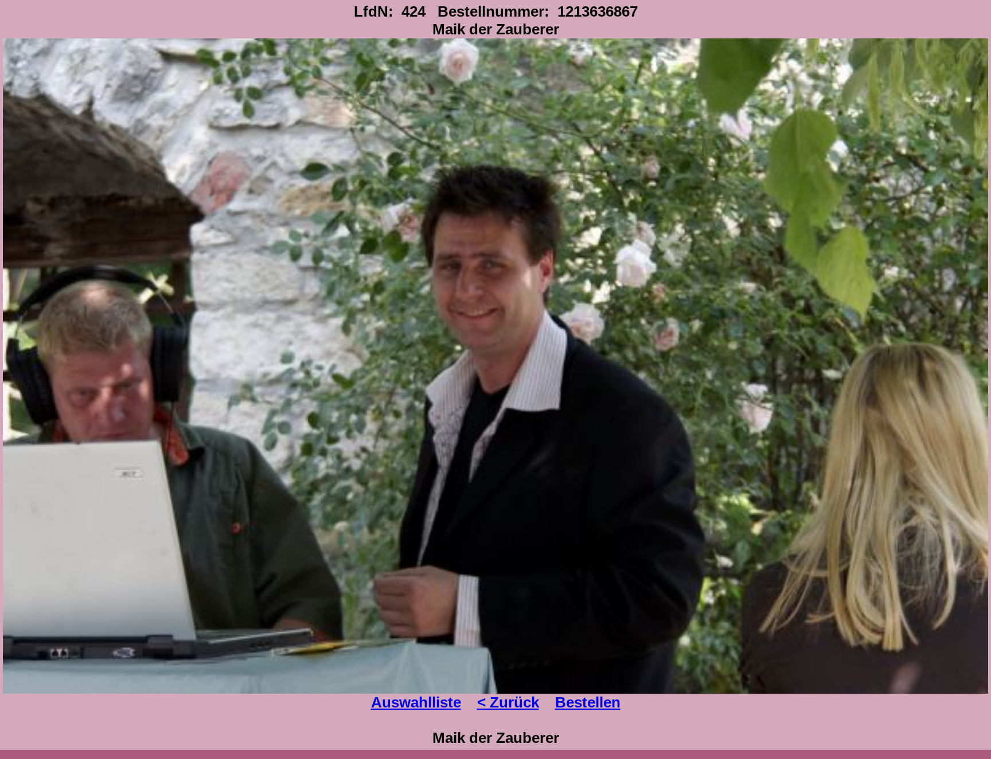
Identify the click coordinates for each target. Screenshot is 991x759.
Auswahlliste (416, 702)
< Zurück (508, 702)
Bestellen (588, 702)
